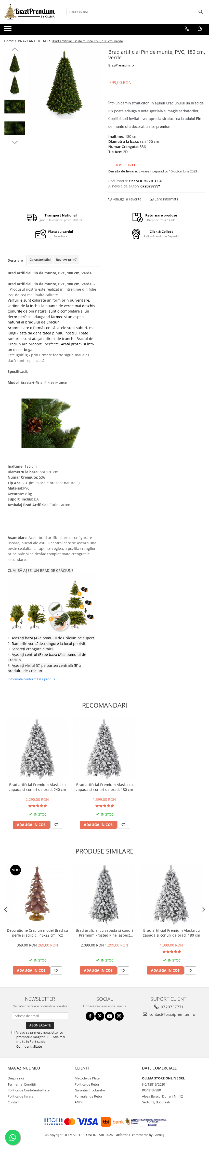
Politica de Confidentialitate (30, 1043)
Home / (10, 40)
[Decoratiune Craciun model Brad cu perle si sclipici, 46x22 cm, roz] (37, 894)
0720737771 (172, 1006)
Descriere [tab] (15, 260)
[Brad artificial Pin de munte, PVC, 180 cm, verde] (64, 83)
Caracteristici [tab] (40, 259)
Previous (14, 49)
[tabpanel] (64, 83)
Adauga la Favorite (126, 199)
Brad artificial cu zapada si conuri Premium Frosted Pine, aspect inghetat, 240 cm (104, 933)
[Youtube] (109, 1016)
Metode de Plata (87, 1078)
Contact (14, 1102)
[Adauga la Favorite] (56, 825)
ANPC (79, 1102)
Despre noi (16, 1078)
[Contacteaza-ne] (187, 29)
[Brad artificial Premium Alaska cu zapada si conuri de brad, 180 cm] (104, 749)
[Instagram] (119, 1016)
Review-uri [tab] (66, 259)
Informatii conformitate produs (31, 679)
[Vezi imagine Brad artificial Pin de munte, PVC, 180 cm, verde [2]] (14, 106)
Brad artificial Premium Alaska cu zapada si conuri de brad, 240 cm (37, 787)
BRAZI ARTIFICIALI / (34, 40)
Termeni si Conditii (22, 1084)
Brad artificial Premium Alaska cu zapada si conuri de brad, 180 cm (104, 787)
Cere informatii (165, 199)
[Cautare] (200, 12)
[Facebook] (90, 1016)
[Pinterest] (99, 1016)
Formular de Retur (88, 1096)
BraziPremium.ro (121, 65)
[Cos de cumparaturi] (199, 29)
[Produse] (8, 30)
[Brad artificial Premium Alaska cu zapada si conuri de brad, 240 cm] (37, 749)
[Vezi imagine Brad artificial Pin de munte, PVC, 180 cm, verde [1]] (14, 85)
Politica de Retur (87, 1084)
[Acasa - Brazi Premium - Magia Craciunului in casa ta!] (29, 12)
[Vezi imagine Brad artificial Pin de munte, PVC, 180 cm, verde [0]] (14, 63)
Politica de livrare (20, 1096)
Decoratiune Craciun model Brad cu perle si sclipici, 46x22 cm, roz (37, 933)
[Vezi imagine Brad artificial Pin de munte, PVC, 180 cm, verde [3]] (14, 128)
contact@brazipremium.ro (171, 1014)
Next (14, 141)
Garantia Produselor (90, 1090)
